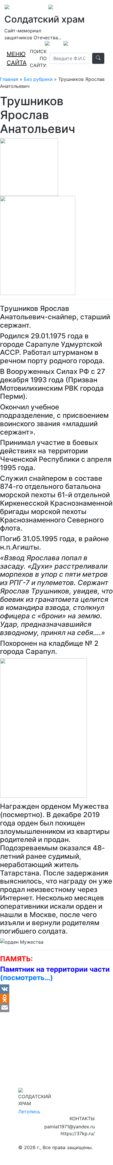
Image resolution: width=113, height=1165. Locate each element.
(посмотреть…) (26, 977)
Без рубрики (38, 79)
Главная (9, 79)
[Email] (56, 1007)
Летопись (29, 1111)
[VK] (56, 989)
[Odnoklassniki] (56, 998)
